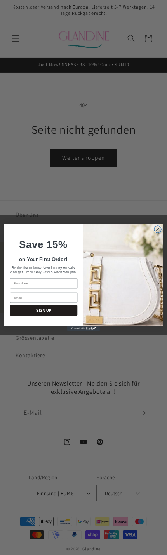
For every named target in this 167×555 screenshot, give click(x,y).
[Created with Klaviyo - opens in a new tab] (83, 328)
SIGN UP (43, 310)
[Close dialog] (157, 229)
